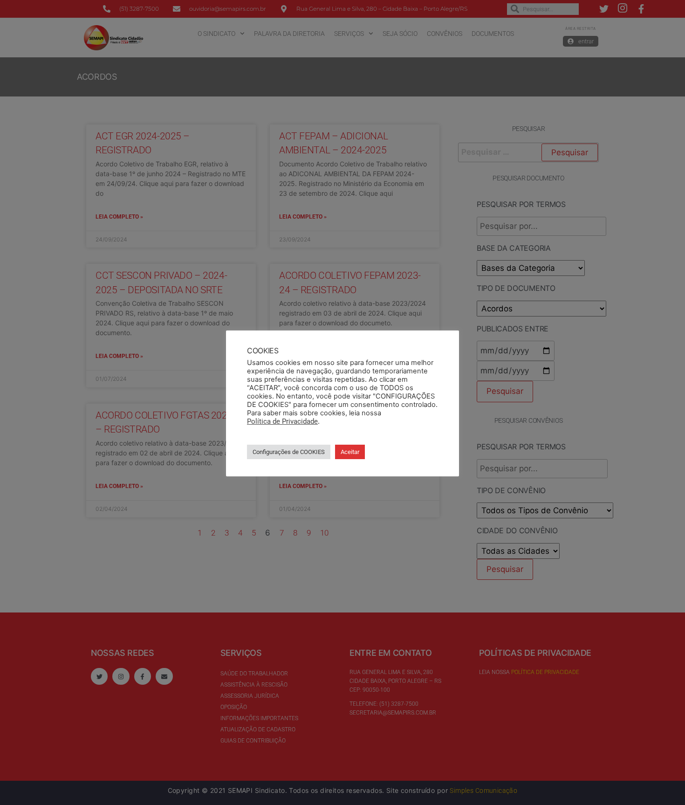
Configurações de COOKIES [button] (289, 451)
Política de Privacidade (282, 421)
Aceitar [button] (350, 451)
